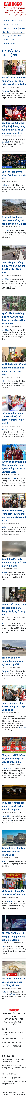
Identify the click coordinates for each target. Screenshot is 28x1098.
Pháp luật (6, 28)
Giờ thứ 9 (5, 992)
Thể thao (6, 24)
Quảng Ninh (5, 816)
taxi (10, 821)
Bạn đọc (22, 28)
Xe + (12, 40)
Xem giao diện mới (9, 43)
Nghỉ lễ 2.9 (5, 527)
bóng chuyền (12, 478)
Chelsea (4, 185)
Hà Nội (4, 861)
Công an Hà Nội (7, 768)
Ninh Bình (5, 572)
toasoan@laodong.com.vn (15, 1050)
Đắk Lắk (4, 381)
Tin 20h (4, 947)
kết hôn (12, 994)
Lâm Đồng (5, 230)
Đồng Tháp (22, 728)
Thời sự (14, 28)
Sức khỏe (17, 36)
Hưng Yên (5, 430)
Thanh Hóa (5, 91)
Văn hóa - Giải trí (18, 32)
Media (21, 21)
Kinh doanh (15, 24)
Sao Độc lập (6, 142)
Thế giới (5, 40)
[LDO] (14, 68)
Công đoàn (6, 32)
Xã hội (14, 21)
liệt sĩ (17, 949)
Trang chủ (6, 21)
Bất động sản (7, 36)
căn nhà (9, 901)
